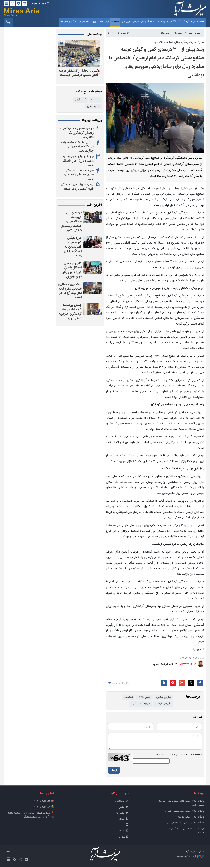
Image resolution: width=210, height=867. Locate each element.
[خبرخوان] (14, 860)
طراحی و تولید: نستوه (187, 856)
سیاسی (135, 22)
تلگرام (122, 837)
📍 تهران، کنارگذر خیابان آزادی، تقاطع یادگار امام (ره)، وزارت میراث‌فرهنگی (30, 815)
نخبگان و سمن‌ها (68, 22)
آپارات (122, 819)
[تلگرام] (18, 3)
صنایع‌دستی (93, 106)
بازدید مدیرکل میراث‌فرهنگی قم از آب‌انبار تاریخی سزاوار (77, 186)
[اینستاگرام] (12, 3)
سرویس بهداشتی (140, 704)
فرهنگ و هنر (147, 22)
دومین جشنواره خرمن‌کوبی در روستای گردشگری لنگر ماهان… (76, 132)
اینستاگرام (120, 801)
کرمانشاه (165, 33)
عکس (100, 22)
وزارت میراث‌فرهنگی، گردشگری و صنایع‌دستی (186, 831)
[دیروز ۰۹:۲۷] (92, 217)
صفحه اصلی (194, 33)
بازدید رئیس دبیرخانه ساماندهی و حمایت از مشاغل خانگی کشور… (71, 221)
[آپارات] (24, 3)
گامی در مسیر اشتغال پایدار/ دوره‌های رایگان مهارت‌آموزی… (72, 270)
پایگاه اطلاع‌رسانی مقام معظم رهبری (184, 811)
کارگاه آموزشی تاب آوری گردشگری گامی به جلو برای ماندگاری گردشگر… (80, 75)
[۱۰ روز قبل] (79, 53)
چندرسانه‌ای (94, 34)
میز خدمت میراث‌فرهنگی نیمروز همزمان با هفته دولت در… (77, 174)
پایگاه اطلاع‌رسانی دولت (191, 817)
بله (123, 825)
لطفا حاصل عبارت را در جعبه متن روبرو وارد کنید (175, 755)
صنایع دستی (162, 22)
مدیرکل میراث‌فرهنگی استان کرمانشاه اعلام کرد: (179, 42)
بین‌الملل (125, 22)
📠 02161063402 (43, 807)
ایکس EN (120, 813)
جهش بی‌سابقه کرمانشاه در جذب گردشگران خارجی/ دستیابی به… (70, 312)
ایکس (122, 807)
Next (62, 61)
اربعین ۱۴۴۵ (144, 697)
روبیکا (122, 831)
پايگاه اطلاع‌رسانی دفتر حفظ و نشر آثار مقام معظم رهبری (181, 803)
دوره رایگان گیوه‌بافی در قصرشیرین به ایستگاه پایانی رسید (73, 247)
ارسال (114, 770)
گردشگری (174, 22)
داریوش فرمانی (163, 704)
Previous (98, 61)
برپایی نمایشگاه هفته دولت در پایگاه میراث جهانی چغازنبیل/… (77, 146)
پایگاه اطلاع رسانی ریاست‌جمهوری (185, 823)
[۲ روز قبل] (92, 242)
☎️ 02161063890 (43, 801)
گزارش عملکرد (163, 697)
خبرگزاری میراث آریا (190, 9)
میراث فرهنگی (188, 22)
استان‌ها (115, 22)
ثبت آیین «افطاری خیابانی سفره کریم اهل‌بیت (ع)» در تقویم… (70, 291)
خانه (199, 22)
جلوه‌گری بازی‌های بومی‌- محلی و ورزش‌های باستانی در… (78, 160)
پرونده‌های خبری (87, 22)
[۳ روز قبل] (92, 309)
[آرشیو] (6, 3)
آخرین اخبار (94, 205)
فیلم (107, 22)
